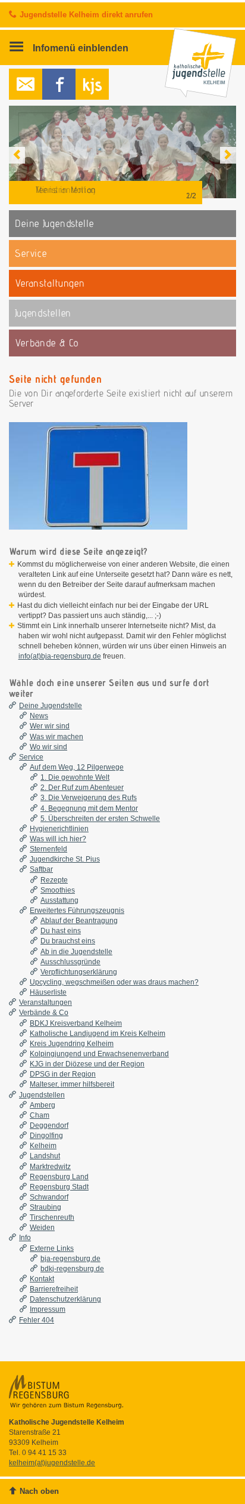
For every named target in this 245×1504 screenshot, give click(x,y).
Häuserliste (48, 992)
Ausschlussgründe (70, 962)
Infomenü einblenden (79, 47)
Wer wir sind (50, 726)
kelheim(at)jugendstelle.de (52, 1463)
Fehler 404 (36, 1320)
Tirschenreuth (52, 1217)
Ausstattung (59, 900)
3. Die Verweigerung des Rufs (88, 797)
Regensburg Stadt (59, 1187)
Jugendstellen (42, 1095)
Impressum (47, 1309)
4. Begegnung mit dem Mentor (89, 808)
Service (31, 757)
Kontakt (42, 1279)
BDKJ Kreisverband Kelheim (76, 1023)
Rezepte (54, 880)
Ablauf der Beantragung (79, 920)
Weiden (42, 1227)
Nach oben (39, 1491)
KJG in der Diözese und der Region (87, 1064)
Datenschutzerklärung (65, 1299)
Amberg (42, 1105)
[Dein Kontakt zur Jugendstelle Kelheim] (25, 84)
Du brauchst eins (67, 941)
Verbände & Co (43, 1012)
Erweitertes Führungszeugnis (77, 910)
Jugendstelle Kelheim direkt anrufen (86, 14)
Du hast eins (60, 931)
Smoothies (57, 890)
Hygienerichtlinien (59, 829)
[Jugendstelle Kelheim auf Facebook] (59, 84)
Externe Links (52, 1248)
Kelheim (43, 1146)
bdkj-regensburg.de (72, 1269)
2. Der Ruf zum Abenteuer (82, 787)
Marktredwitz (50, 1166)
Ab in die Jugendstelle (76, 952)
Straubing (45, 1207)
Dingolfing (46, 1135)
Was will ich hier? (58, 839)
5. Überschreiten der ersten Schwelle (100, 818)
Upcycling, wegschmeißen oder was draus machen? (114, 982)
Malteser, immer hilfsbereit (72, 1084)
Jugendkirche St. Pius (65, 859)
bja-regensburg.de (70, 1258)
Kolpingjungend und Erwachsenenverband (99, 1054)
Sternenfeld (48, 849)
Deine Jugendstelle (50, 706)
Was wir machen (56, 737)
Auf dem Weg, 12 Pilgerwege (77, 767)
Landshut (45, 1156)
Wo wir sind (48, 747)
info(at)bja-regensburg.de (59, 656)
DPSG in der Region (63, 1074)
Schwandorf (49, 1197)
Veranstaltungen (45, 1002)
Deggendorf (49, 1125)
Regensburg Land (59, 1177)
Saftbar (41, 869)
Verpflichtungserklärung (78, 972)
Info (25, 1238)
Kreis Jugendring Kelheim (72, 1043)
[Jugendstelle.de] (92, 84)
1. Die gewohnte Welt (74, 777)
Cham (39, 1115)
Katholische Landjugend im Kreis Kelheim (97, 1033)
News (39, 716)
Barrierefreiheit (54, 1289)
